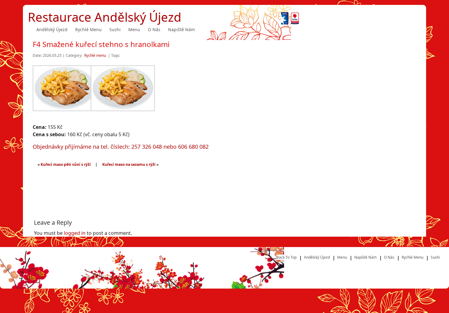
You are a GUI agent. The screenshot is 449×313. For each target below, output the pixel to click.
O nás (154, 29)
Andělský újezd (52, 29)
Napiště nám (181, 29)
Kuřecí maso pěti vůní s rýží (66, 164)
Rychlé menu (88, 29)
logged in (75, 233)
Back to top (286, 257)
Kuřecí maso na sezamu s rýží (128, 164)
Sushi (115, 29)
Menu (134, 29)
